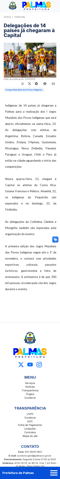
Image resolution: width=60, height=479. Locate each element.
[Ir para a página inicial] (30, 5)
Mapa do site (30, 436)
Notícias (30, 386)
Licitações (30, 428)
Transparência (30, 390)
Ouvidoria (30, 397)
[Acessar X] (21, 365)
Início (7, 16)
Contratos (30, 432)
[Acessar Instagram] (39, 365)
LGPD (30, 413)
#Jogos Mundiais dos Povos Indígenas (24, 90)
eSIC (30, 421)
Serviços (30, 383)
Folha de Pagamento (30, 425)
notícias (20, 16)
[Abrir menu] (54, 473)
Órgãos (30, 394)
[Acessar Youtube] (30, 365)
